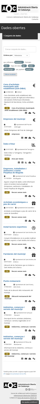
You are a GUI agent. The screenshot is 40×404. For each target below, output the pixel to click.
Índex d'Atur (9, 144)
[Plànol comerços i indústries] (26, 358)
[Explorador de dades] (26, 113)
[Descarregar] (30, 113)
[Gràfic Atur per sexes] (26, 162)
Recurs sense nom (16, 192)
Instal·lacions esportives (15, 227)
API (4, 374)
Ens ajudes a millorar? (30, 402)
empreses (13, 134)
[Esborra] (22, 62)
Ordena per (7, 55)
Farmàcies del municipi (14, 254)
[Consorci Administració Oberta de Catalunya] (31, 390)
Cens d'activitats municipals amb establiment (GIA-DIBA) (14, 86)
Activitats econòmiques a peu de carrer (15, 203)
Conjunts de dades (12, 35)
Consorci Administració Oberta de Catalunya (22, 17)
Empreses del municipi (14, 119)
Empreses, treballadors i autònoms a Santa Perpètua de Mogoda (15, 171)
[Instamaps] (26, 138)
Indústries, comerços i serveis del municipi (14, 308)
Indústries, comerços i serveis (21, 327)
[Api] (34, 113)
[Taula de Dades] (22, 162)
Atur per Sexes (14, 159)
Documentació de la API (17, 374)
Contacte (35, 19)
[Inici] (20, 8)
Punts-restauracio (11, 281)
